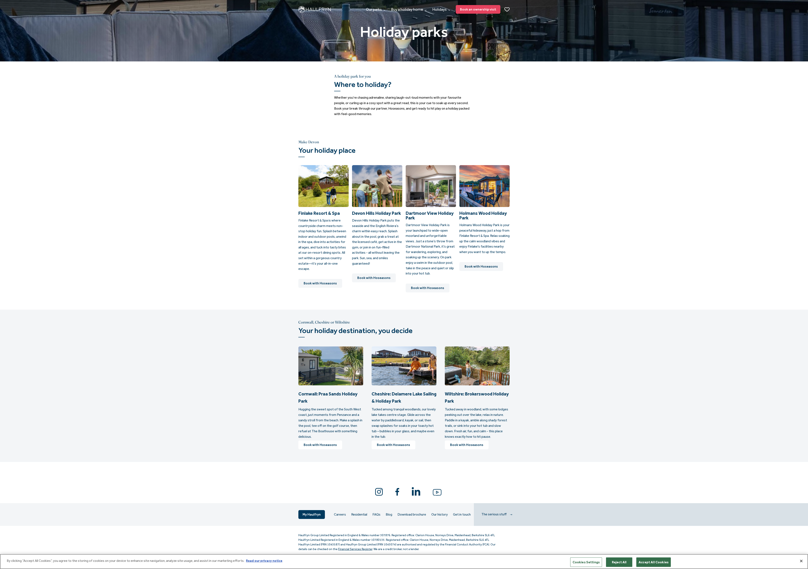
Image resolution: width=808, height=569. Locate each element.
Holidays (439, 9)
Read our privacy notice (264, 561)
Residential (359, 514)
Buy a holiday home (407, 9)
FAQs (376, 514)
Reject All (619, 562)
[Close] (801, 561)
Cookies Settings (586, 562)
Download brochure (411, 514)
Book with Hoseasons (320, 283)
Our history (439, 514)
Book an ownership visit (478, 9)
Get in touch (462, 514)
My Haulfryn (312, 514)
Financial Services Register (355, 549)
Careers (340, 514)
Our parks (374, 9)
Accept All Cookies (653, 562)
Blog (389, 514)
